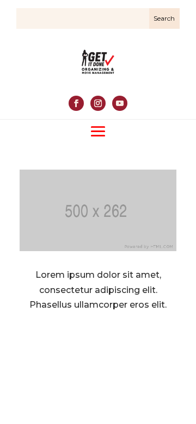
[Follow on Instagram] (98, 103)
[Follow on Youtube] (119, 103)
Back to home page (98, 341)
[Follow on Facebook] (76, 103)
